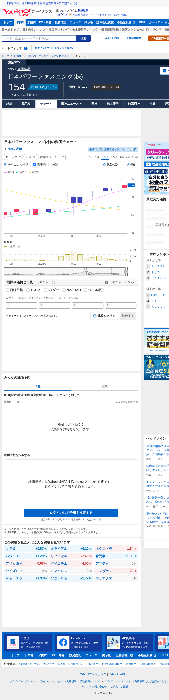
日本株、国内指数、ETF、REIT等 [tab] (76, 663)
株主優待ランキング (85, 29)
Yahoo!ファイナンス (93, 674)
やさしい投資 (112, 38)
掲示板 (88, 22)
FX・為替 (45, 22)
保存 (132, 164)
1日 (91, 157)
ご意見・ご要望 (119, 686)
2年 (128, 157)
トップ (7, 22)
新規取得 (83, 10)
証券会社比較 (105, 22)
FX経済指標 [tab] (146, 663)
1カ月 (105, 157)
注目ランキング (59, 29)
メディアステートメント (117, 681)
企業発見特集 (133, 38)
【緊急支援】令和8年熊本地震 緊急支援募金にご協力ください (43, 3)
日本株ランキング (33, 29)
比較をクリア (106, 315)
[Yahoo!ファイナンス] (28, 10)
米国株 (31, 22)
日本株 (19, 22)
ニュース (75, 22)
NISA (142, 22)
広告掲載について (90, 681)
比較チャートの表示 (123, 282)
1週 (97, 157)
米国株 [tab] (129, 663)
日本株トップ (10, 29)
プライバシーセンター (50, 681)
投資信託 (60, 22)
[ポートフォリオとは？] (25, 48)
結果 (105, 386)
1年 (122, 157)
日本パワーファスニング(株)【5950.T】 (48, 56)
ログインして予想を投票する (71, 512)
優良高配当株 (110, 29)
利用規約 (71, 681)
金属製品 (24, 69)
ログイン (61, 14)
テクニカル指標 (18, 164)
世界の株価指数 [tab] (110, 663)
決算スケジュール (133, 29)
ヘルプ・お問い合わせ (94, 686)
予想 (38, 386)
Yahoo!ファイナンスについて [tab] (35, 663)
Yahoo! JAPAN (118, 674)
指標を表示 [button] (14, 148)
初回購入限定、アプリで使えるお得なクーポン (100, 14)
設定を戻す (113, 164)
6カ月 (114, 157)
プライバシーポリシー (22, 681)
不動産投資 (124, 22)
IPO (155, 29)
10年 (135, 157)
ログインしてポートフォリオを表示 (54, 48)
